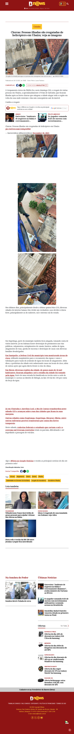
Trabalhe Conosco (14, 703)
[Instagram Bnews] (38, 718)
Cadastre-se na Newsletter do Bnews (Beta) (37, 689)
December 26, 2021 (41, 133)
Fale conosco (25, 703)
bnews (34, 476)
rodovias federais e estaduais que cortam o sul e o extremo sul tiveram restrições (34, 428)
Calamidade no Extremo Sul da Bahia (18, 480)
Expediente (35, 703)
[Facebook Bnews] (32, 718)
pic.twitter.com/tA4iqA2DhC (18, 129)
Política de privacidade (47, 703)
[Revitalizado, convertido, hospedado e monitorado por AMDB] (67, 722)
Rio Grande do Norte (34, 8)
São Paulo (46, 8)
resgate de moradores (39, 480)
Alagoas (42, 8)
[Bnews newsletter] (37, 85)
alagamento (20, 476)
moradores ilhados (54, 480)
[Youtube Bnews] (41, 718)
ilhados (41, 476)
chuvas (12, 476)
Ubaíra (28, 476)
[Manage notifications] (69, 730)
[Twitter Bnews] (35, 718)
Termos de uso (61, 703)
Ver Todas (64, 626)
